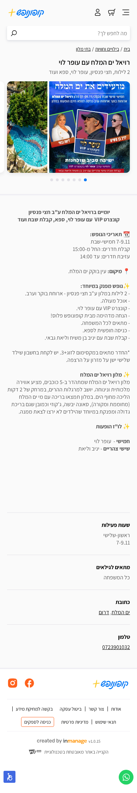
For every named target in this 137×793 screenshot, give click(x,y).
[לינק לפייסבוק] (29, 687)
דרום (104, 612)
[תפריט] (126, 13)
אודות (116, 709)
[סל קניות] (111, 13)
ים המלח (121, 612)
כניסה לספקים (37, 722)
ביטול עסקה (70, 709)
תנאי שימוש (105, 722)
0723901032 (116, 647)
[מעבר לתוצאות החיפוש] (14, 33)
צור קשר (96, 709)
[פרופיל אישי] (97, 13)
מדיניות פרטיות (74, 722)
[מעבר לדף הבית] (26, 13)
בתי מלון (83, 49)
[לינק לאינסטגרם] (12, 687)
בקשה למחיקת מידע (34, 709)
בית (127, 49)
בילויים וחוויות (107, 49)
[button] (85, 179)
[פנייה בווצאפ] (126, 777)
